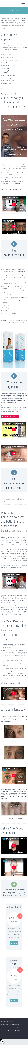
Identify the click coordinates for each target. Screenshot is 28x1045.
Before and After (13, 1021)
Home (4, 1021)
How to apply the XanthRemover (10, 1024)
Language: (14, 1027)
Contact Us (5, 1030)
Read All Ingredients (10, 416)
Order (15, 943)
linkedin (21, 1035)
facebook (17, 1035)
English (11, 1030)
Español (18, 1030)
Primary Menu (23, 3)
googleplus (24, 1035)
